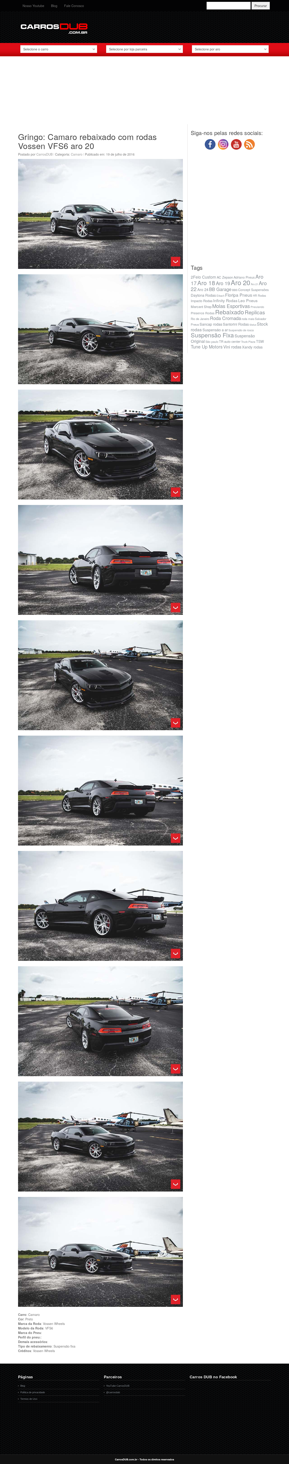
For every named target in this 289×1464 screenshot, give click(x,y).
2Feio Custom (203, 277)
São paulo (211, 342)
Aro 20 (240, 282)
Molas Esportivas (231, 305)
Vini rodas (232, 347)
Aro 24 (202, 289)
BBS (235, 290)
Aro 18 (206, 282)
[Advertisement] (144, 92)
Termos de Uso (28, 1399)
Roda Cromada (225, 318)
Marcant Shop (201, 306)
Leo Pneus (248, 300)
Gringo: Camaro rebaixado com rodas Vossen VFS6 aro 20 (87, 141)
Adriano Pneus (244, 277)
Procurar (260, 5)
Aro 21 (254, 284)
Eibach (220, 295)
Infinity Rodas (225, 300)
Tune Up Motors (207, 346)
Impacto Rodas (201, 300)
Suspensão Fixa (212, 335)
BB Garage (220, 289)
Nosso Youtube (33, 5)
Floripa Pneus (238, 295)
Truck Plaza (248, 341)
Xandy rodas (252, 347)
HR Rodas (259, 296)
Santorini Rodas (236, 324)
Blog (54, 5)
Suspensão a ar (215, 329)
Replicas (255, 312)
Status (252, 324)
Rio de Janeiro (200, 319)
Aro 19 (223, 283)
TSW (260, 341)
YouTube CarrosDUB (117, 1385)
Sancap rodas (211, 324)
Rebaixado (229, 312)
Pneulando (257, 307)
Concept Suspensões (253, 289)
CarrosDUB (44, 154)
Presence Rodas (202, 313)
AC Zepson (225, 277)
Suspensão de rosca (241, 330)
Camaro (76, 154)
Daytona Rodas (203, 295)
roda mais (248, 319)
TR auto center (229, 341)
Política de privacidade (32, 1392)
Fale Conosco (74, 5)
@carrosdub (113, 1392)
